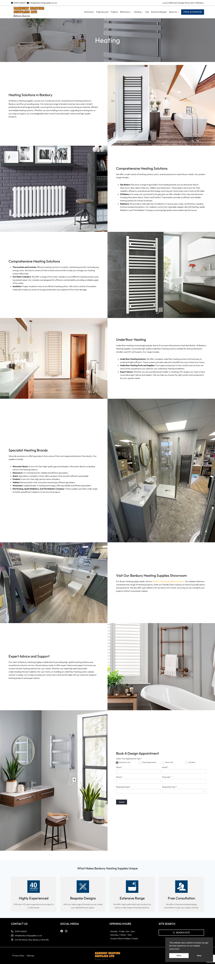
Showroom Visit (124, 762)
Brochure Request (159, 12)
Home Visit (169, 762)
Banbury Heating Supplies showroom (168, 581)
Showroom (89, 12)
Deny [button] (199, 956)
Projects (114, 12)
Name (119, 767)
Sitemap (30, 955)
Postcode (166, 777)
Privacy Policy (18, 955)
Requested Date (123, 787)
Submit (121, 802)
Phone (119, 777)
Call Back (191, 762)
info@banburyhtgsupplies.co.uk (28, 935)
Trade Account (102, 12)
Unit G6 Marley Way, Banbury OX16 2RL (32, 939)
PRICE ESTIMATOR (192, 11)
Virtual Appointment (149, 762)
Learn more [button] (174, 949)
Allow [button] (179, 956)
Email (165, 767)
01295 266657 (21, 931)
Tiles (147, 12)
